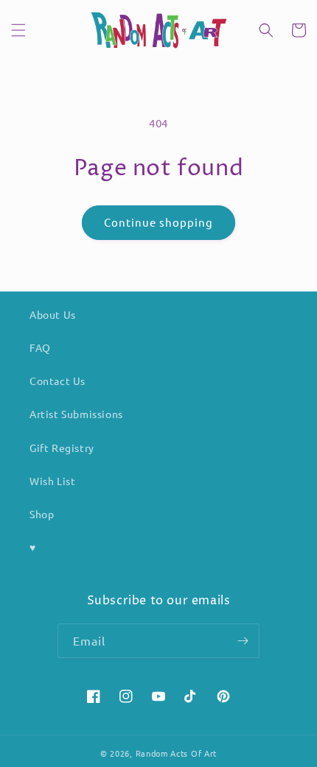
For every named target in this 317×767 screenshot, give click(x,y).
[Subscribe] (242, 640)
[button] (18, 30)
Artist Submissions (76, 413)
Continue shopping (158, 222)
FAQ (40, 347)
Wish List (52, 480)
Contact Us (57, 380)
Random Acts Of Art (176, 753)
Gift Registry (61, 447)
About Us (52, 314)
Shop (41, 513)
